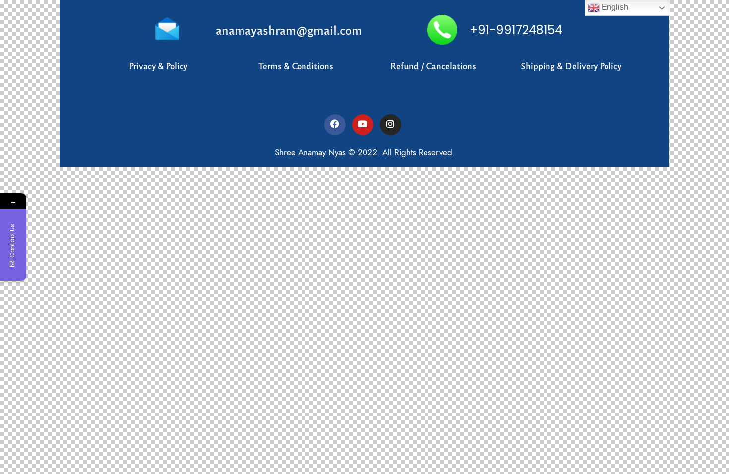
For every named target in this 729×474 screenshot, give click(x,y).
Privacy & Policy (158, 65)
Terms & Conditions (295, 65)
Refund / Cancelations (433, 65)
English (614, 7)
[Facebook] (335, 124)
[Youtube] (362, 124)
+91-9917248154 (516, 30)
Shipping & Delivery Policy (571, 65)
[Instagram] (390, 124)
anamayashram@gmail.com (289, 30)
